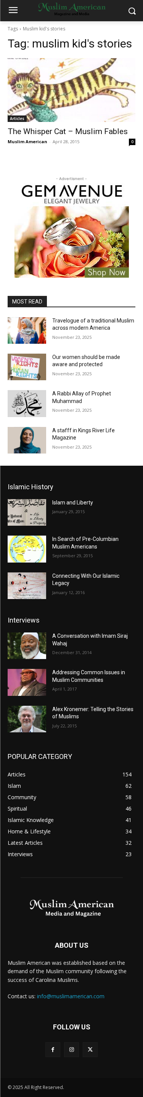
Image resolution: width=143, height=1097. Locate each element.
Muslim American (27, 141)
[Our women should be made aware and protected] (27, 367)
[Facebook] (52, 1049)
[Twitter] (90, 1049)
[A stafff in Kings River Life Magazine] (27, 440)
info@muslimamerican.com (70, 996)
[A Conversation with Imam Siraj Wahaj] (27, 645)
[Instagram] (71, 1049)
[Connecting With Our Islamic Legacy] (27, 585)
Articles (17, 118)
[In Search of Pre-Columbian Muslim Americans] (27, 549)
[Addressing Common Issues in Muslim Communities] (27, 682)
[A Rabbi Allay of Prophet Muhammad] (27, 403)
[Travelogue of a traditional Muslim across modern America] (27, 330)
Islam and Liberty (72, 502)
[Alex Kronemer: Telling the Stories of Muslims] (27, 719)
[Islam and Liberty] (27, 512)
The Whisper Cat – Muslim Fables (68, 131)
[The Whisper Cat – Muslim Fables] (71, 90)
